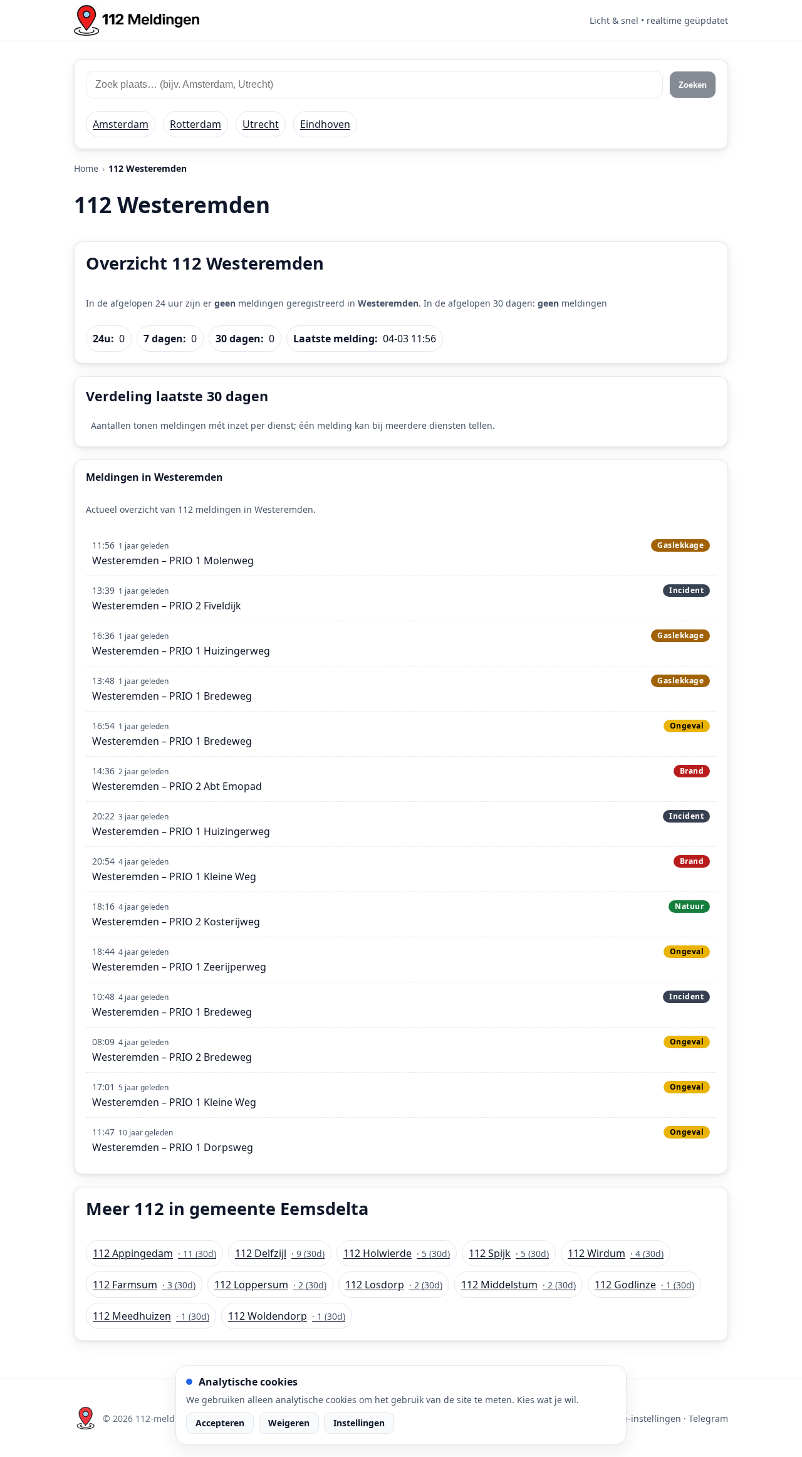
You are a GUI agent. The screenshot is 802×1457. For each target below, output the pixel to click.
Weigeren (289, 1423)
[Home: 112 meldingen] (136, 20)
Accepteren (219, 1423)
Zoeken (693, 85)
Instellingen (359, 1423)
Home (86, 168)
